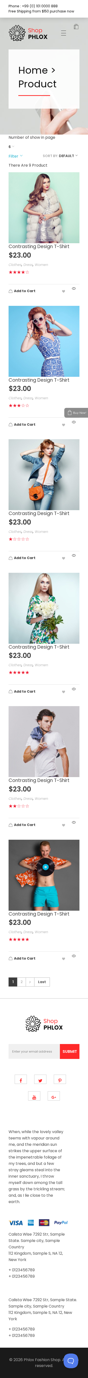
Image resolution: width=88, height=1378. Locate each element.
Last (42, 982)
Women (41, 264)
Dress (28, 264)
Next (30, 982)
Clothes (15, 264)
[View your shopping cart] (76, 27)
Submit (70, 1051)
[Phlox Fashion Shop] (29, 33)
